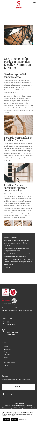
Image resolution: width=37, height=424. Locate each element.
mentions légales (15, 405)
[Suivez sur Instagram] (7, 394)
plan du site (7, 405)
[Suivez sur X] (11, 394)
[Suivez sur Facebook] (3, 394)
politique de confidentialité (26, 405)
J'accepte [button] (6, 419)
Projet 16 (7, 267)
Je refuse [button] (14, 419)
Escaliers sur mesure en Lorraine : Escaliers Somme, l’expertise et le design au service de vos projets (18, 261)
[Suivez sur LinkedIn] (15, 394)
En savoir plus (22, 420)
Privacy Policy (26, 408)
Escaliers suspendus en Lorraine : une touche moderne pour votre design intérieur (16, 243)
